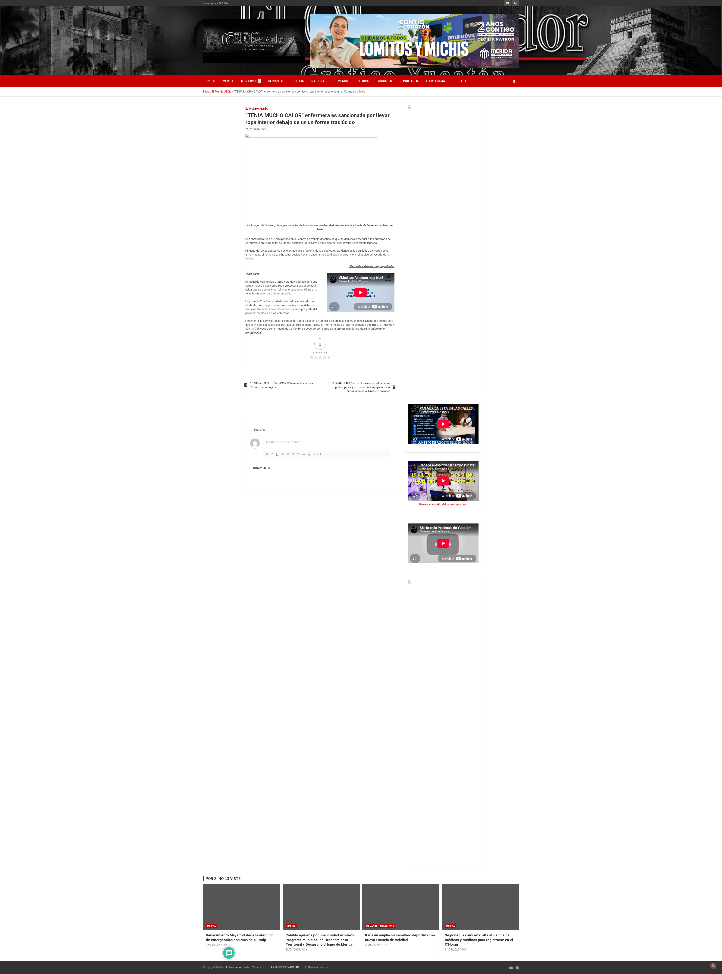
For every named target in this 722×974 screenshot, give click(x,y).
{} (313, 454)
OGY (264, 129)
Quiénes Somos (318, 967)
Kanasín (371, 926)
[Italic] (272, 454)
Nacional (318, 81)
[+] (319, 454)
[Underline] (277, 454)
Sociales (385, 81)
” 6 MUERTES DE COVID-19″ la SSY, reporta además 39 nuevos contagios (281, 385)
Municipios (249, 81)
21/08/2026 (452, 949)
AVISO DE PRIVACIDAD (285, 967)
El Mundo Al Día (256, 108)
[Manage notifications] (713, 966)
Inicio (211, 81)
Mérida (228, 81)
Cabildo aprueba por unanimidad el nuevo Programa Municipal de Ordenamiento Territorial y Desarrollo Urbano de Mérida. (320, 940)
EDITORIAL (363, 81)
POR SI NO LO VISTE (223, 878)
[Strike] (282, 454)
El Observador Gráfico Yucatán (243, 967)
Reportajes (409, 81)
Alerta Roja (435, 81)
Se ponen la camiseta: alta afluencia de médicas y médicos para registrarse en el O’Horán (479, 940)
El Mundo (341, 81)
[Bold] (266, 454)
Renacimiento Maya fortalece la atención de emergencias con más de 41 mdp (240, 937)
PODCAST (459, 81)
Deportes (275, 81)
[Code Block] (303, 454)
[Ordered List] (287, 454)
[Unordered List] (293, 454)
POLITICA (297, 81)
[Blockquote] (298, 454)
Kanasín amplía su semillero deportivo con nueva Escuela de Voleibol (400, 937)
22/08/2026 (213, 944)
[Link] (309, 454)
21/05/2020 (252, 129)
